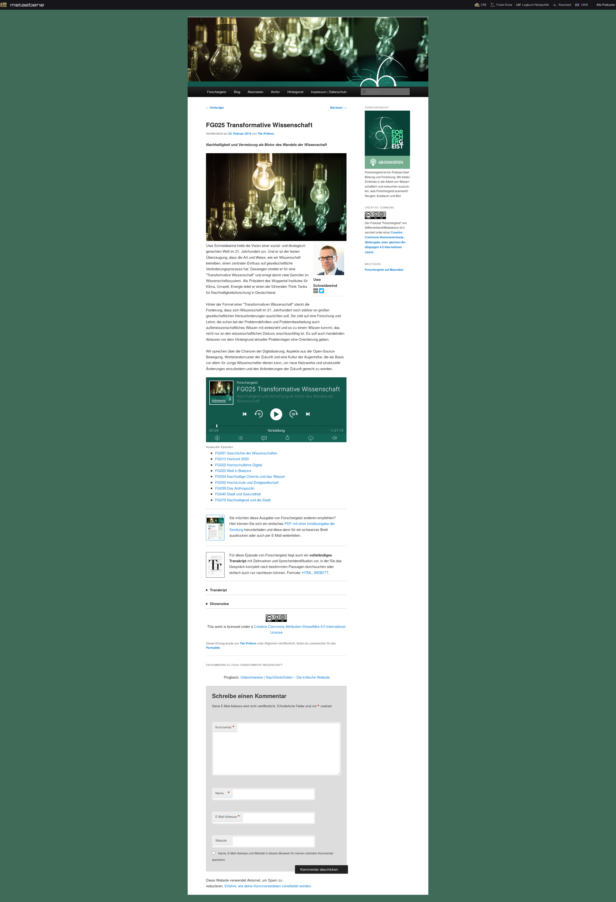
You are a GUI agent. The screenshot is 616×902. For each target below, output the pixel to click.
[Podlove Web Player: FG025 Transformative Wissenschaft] (276, 409)
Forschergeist (216, 91)
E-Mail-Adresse (227, 816)
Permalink (213, 647)
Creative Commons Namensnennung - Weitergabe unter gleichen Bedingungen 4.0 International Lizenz (385, 242)
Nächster (338, 107)
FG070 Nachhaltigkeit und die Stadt (242, 499)
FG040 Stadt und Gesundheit (238, 493)
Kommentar (225, 727)
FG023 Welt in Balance (233, 470)
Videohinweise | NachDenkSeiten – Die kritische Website (285, 677)
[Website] (316, 291)
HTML (307, 572)
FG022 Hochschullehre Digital (238, 464)
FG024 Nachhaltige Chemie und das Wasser (250, 476)
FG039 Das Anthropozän (234, 488)
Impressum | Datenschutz (329, 91)
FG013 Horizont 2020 (232, 458)
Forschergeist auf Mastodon (384, 269)
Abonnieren (255, 91)
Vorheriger (215, 107)
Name (222, 793)
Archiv (275, 91)
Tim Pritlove (266, 133)
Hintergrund (295, 91)
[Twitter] (321, 291)
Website (221, 840)
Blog (237, 91)
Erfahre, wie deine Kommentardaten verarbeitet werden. (268, 885)
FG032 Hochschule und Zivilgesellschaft (246, 482)
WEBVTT (321, 572)
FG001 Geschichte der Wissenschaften (246, 452)
